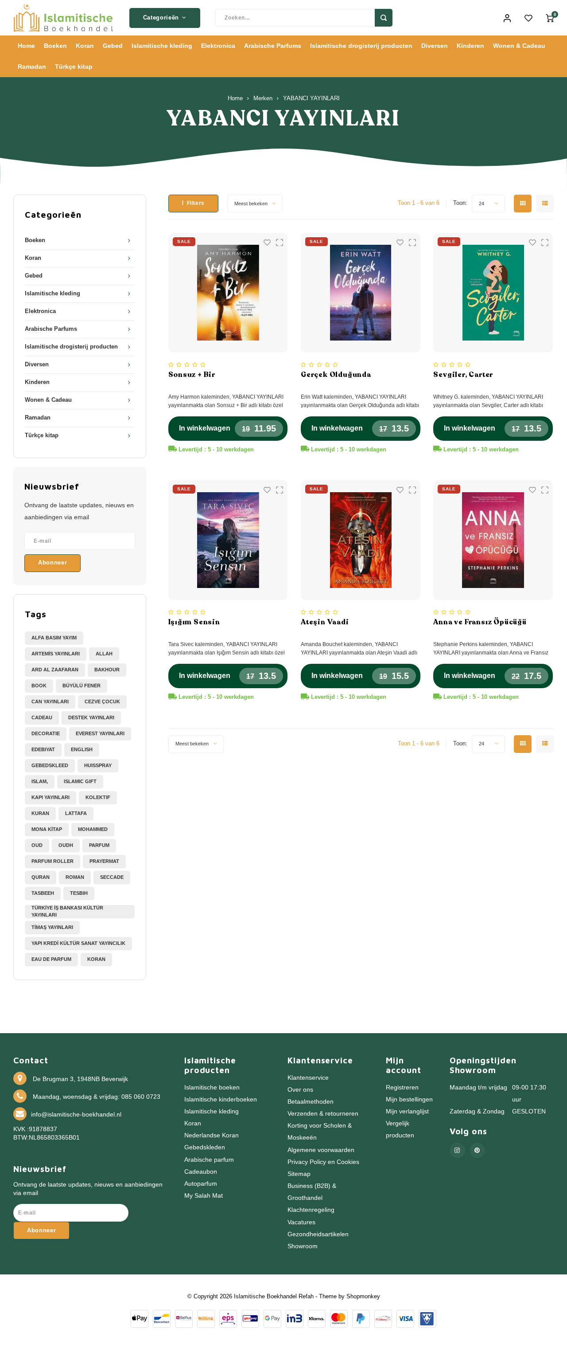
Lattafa (76, 813)
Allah (104, 653)
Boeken (55, 45)
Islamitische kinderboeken (220, 1099)
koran (96, 959)
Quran (40, 877)
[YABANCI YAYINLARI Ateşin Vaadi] (360, 540)
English (82, 749)
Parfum (99, 845)
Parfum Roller (52, 861)
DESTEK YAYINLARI (91, 717)
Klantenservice (308, 1077)
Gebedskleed (49, 765)
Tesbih (79, 893)
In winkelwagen (204, 428)
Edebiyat (43, 749)
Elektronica (218, 45)
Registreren (402, 1087)
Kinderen (470, 45)
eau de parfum (51, 959)
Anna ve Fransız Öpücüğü (479, 622)
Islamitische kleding (162, 45)
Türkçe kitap (74, 66)
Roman (75, 877)
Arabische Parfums (272, 45)
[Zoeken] (383, 18)
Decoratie (45, 733)
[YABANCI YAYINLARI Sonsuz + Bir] (228, 293)
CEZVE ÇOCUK (102, 701)
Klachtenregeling (310, 1210)
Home (26, 45)
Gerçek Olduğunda (336, 375)
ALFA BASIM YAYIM (54, 637)
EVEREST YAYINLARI (100, 733)
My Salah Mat (203, 1195)
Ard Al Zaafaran (54, 669)
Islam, (39, 781)
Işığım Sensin (194, 622)
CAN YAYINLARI (50, 701)
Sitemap (299, 1174)
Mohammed (93, 829)
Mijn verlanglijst (407, 1111)
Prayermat (104, 861)
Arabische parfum (209, 1159)
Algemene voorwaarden (320, 1150)
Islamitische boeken (212, 1087)
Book (39, 685)
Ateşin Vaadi (325, 622)
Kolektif (97, 797)
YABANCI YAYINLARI (311, 98)
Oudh (65, 845)
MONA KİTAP (46, 829)
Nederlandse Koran (211, 1135)
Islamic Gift (80, 781)
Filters (196, 203)
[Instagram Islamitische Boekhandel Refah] (457, 1150)
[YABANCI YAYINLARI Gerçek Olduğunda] (360, 293)
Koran (85, 45)
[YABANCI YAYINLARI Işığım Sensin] (228, 540)
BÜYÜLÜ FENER (81, 685)
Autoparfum (200, 1183)
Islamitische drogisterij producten (361, 45)
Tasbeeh (42, 893)
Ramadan (32, 66)
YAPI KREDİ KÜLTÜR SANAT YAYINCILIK (78, 943)
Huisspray (98, 765)
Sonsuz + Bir (192, 375)
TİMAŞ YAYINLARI (52, 927)
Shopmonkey (363, 1296)
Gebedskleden (204, 1147)
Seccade (112, 877)
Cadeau (41, 717)
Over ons (300, 1089)
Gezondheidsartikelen (318, 1234)
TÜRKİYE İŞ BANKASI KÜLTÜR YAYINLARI (67, 911)
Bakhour (107, 669)
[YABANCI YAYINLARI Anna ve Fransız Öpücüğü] (493, 540)
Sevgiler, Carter (463, 375)
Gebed (113, 45)
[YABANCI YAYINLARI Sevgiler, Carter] (493, 293)
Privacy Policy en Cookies (323, 1162)
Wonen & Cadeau (519, 45)
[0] (550, 17)
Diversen (434, 45)
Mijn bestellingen (409, 1099)
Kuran (40, 813)
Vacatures (301, 1222)
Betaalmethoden (310, 1101)
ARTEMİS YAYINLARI (55, 653)
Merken (262, 98)
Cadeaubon (200, 1171)
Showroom (302, 1246)
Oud (37, 845)
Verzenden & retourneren (322, 1113)
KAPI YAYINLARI (50, 797)
